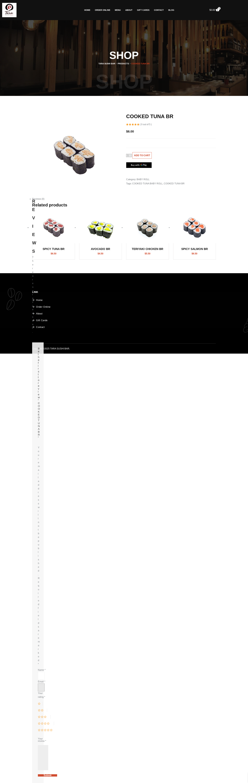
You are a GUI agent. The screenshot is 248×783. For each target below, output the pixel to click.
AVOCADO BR (100, 249)
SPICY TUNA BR (53, 249)
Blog (171, 10)
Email (41, 681)
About (128, 10)
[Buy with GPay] (139, 165)
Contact (159, 10)
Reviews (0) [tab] (38, 199)
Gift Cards (143, 10)
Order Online (102, 10)
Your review (42, 740)
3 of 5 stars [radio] (44, 717)
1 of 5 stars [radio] (40, 703)
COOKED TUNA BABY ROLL (147, 183)
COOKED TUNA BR (174, 183)
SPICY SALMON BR (194, 249)
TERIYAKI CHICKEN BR (147, 249)
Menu (118, 10)
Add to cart (142, 155)
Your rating (41, 695)
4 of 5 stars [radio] (46, 723)
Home (87, 10)
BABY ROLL (143, 179)
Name (41, 670)
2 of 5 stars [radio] (42, 710)
